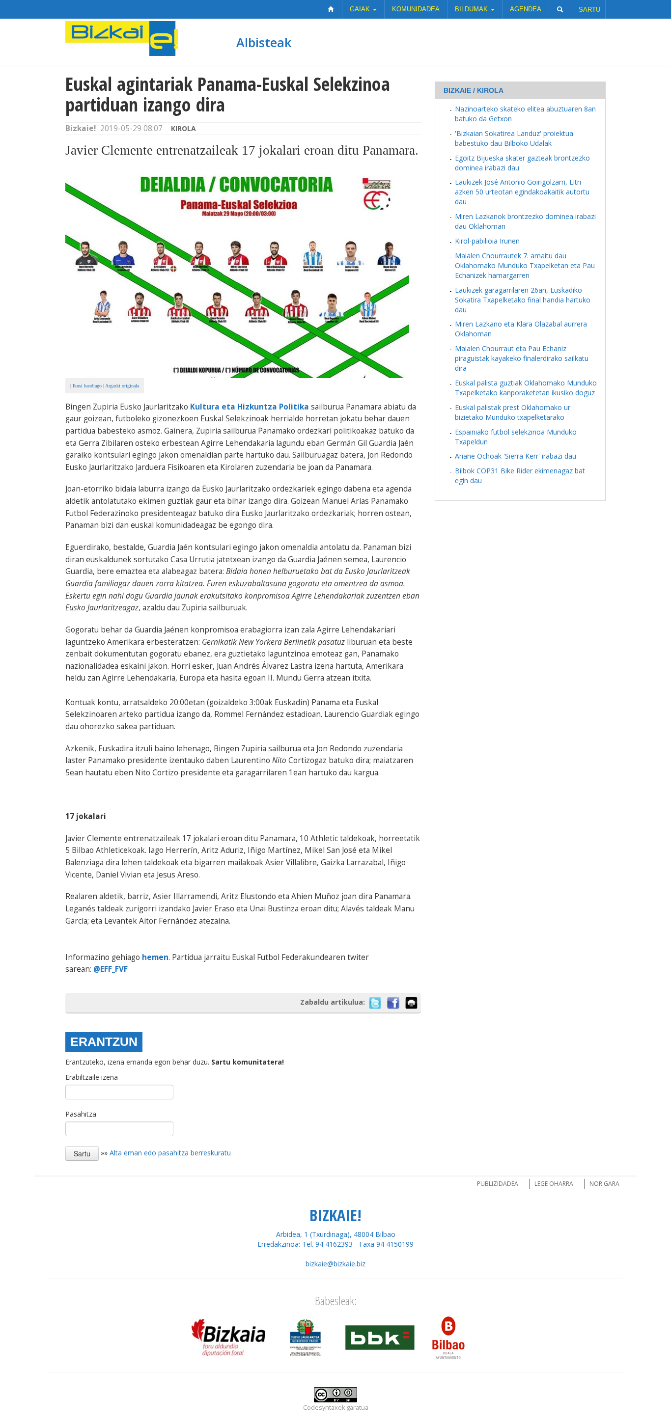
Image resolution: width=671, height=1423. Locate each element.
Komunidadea (416, 9)
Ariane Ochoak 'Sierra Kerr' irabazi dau (515, 456)
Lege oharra (553, 1183)
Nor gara (604, 1183)
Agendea (525, 9)
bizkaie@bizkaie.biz (335, 1263)
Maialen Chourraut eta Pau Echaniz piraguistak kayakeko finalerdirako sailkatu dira (521, 358)
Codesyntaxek (324, 1407)
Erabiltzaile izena (91, 1077)
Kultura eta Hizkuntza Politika (249, 407)
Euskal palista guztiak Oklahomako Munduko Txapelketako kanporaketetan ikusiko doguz (526, 387)
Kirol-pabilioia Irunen (487, 241)
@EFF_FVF (110, 969)
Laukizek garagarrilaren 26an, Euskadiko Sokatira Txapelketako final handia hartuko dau (522, 299)
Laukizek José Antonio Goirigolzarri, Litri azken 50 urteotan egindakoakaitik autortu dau (522, 191)
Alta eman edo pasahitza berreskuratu (170, 1152)
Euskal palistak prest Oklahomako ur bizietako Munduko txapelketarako (512, 412)
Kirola (183, 128)
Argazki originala (122, 385)
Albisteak (263, 42)
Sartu (589, 9)
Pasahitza (80, 1114)
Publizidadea (497, 1183)
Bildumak (472, 9)
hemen (155, 957)
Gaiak (361, 9)
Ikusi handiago (87, 385)
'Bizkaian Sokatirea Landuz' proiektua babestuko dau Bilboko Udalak (514, 138)
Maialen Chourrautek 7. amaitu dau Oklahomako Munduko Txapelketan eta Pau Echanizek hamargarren (525, 265)
